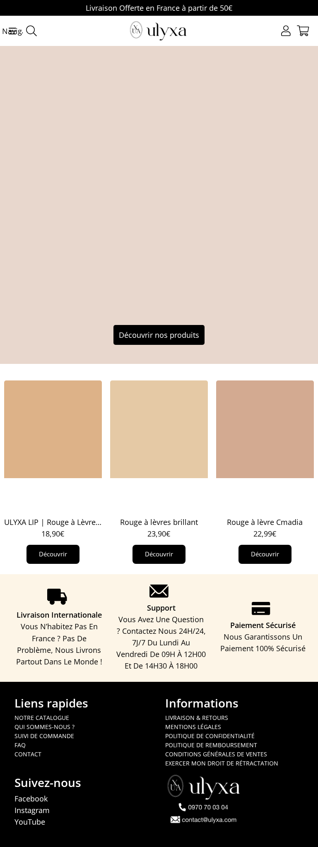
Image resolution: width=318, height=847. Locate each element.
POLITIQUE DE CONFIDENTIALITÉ (210, 736)
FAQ (20, 745)
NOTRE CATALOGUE (41, 718)
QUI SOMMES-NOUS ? (44, 727)
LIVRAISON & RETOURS (196, 718)
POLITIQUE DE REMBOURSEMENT (211, 745)
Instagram (32, 810)
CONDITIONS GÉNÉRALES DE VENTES (216, 754)
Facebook (31, 799)
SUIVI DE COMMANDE (44, 736)
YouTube (29, 822)
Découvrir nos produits (159, 335)
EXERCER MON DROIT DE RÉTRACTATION (221, 763)
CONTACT (27, 754)
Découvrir (53, 554)
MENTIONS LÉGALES (193, 727)
